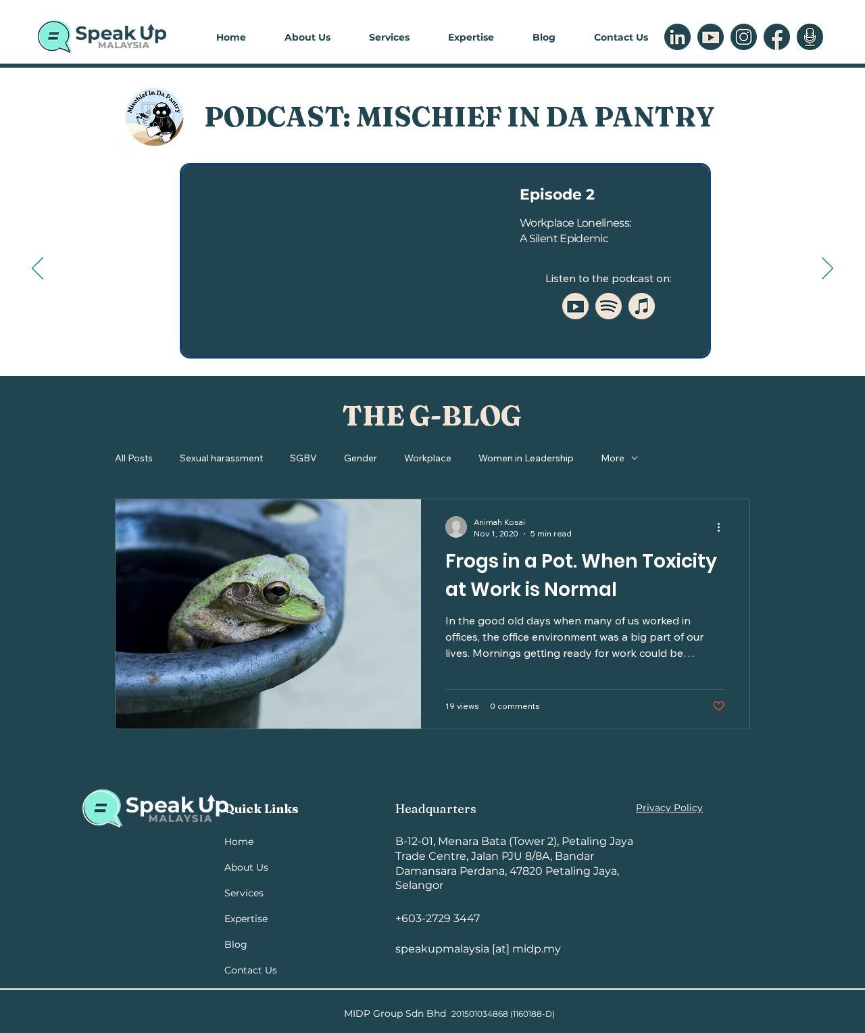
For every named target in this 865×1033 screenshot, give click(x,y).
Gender (360, 458)
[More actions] (723, 527)
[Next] (827, 269)
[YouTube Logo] (575, 306)
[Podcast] (810, 37)
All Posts (134, 458)
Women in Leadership (526, 458)
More (612, 458)
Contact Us (250, 970)
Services (244, 893)
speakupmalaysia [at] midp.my (478, 948)
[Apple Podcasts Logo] (641, 306)
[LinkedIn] (677, 37)
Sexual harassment (221, 458)
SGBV (303, 458)
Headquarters (435, 809)
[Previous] (37, 269)
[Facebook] (777, 37)
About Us (246, 867)
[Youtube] (710, 37)
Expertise (246, 919)
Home (238, 841)
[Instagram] (744, 37)
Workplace (427, 458)
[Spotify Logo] (608, 306)
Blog (235, 944)
